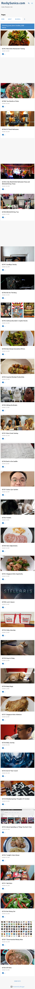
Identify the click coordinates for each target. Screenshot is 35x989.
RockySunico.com (13, 3)
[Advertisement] (17, 70)
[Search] (29, 3)
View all (4, 27)
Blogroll (18, 19)
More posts (17, 981)
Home (2, 19)
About (10, 19)
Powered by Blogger (18, 986)
